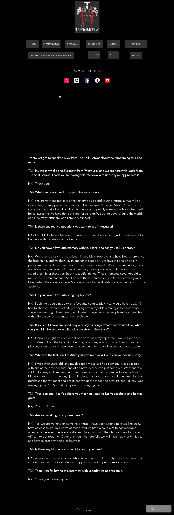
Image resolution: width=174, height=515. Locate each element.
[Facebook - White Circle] (97, 80)
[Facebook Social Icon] (87, 80)
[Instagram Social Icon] (66, 80)
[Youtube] (107, 80)
